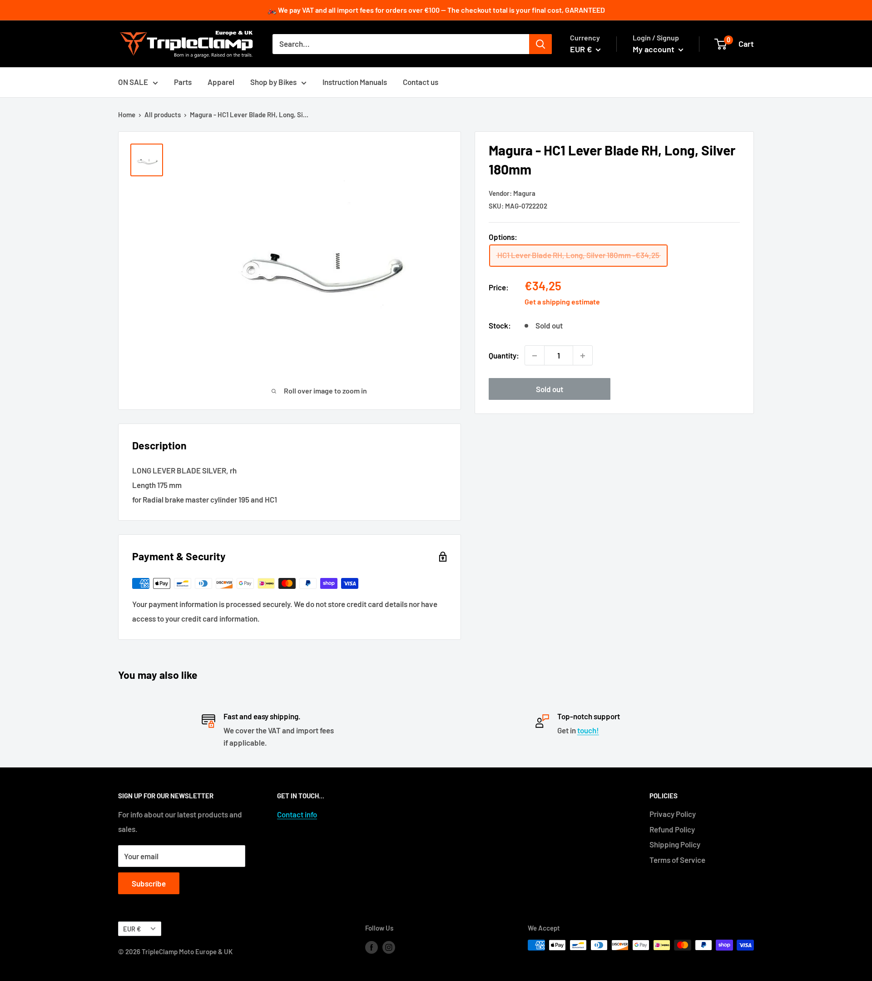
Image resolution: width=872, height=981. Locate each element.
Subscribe (149, 883)
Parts (183, 81)
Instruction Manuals (354, 81)
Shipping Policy (674, 844)
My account (654, 49)
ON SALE (133, 81)
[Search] (540, 44)
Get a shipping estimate (562, 301)
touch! (588, 730)
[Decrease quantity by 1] (534, 355)
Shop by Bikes (273, 81)
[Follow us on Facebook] (371, 946)
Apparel (221, 81)
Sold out (549, 389)
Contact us (420, 81)
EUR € (132, 929)
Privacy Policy (672, 813)
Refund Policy (672, 829)
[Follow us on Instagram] (388, 946)
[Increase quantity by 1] (582, 355)
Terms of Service (677, 859)
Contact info (297, 814)
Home (126, 114)
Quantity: (504, 355)
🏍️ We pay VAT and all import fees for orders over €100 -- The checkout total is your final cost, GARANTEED (436, 9)
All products (162, 114)
